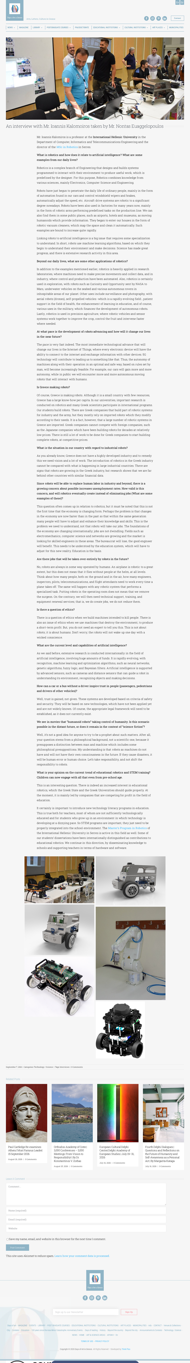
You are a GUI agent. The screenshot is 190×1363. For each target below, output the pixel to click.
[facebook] (146, 18)
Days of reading (91, 1330)
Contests (15, 1330)
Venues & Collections (172, 1325)
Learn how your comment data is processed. (82, 1256)
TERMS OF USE (87, 1341)
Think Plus (126, 1349)
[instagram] (152, 18)
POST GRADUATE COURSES (58, 1325)
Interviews (64, 1067)
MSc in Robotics (67, 147)
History (103, 1330)
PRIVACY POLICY (102, 1341)
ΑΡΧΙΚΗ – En (112, 1335)
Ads (150, 1325)
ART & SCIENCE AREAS (95, 1335)
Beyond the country (115, 1330)
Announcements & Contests (151, 1330)
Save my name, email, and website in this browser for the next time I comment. (57, 1239)
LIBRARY (41, 1325)
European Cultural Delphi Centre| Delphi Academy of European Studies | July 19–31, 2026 (116, 1152)
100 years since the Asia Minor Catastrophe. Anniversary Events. (57, 1330)
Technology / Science (43, 1067)
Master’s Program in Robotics (127, 828)
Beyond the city (131, 1330)
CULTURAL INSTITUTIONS (108, 1325)
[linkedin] (164, 18)
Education (25, 1330)
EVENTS (32, 1325)
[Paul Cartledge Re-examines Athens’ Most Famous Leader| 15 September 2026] (26, 1086)
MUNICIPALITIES (139, 1325)
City (8, 1330)
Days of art (11, 1325)
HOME (81, 1335)
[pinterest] (158, 18)
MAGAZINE (22, 1325)
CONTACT (158, 1325)
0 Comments (77, 1067)
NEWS (74, 1335)
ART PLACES (126, 1325)
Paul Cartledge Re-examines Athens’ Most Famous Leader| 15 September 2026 (25, 1150)
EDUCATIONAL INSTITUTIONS (84, 1325)
